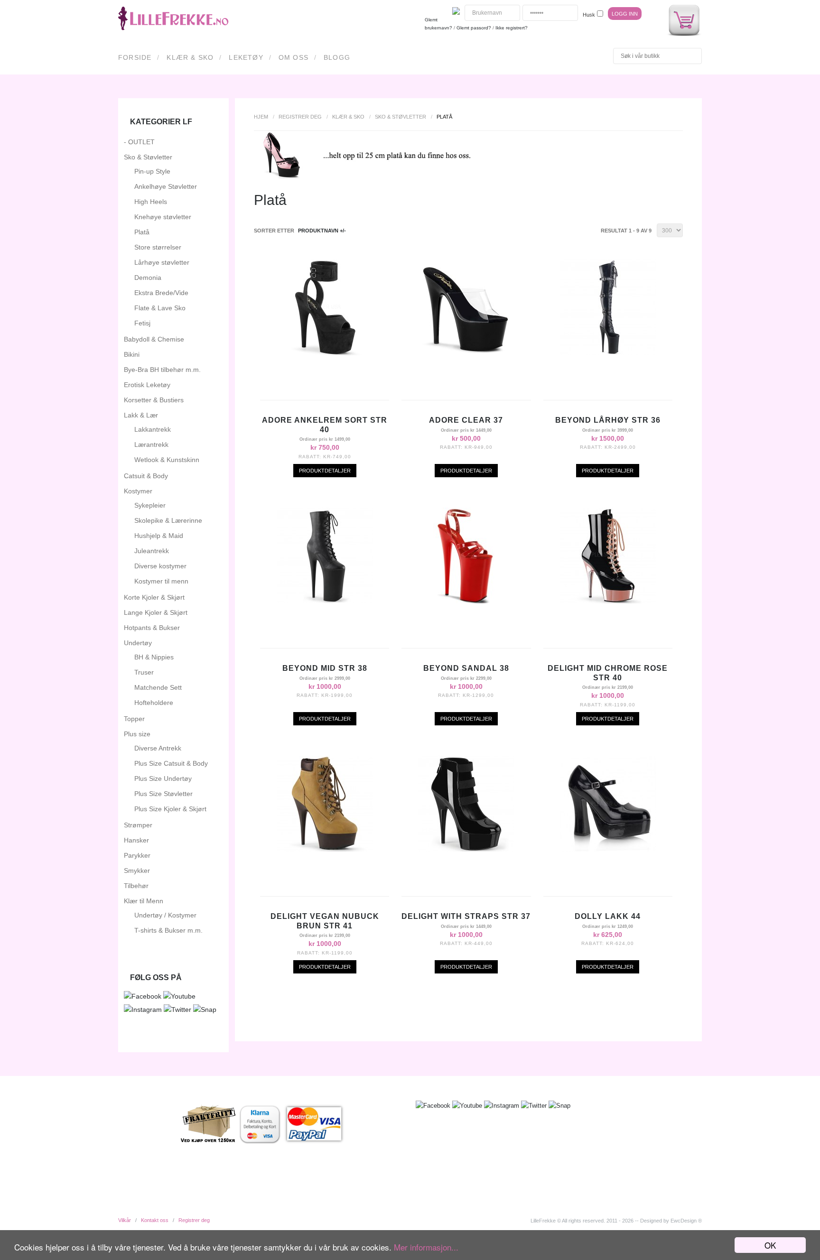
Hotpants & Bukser (152, 627)
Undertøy (138, 643)
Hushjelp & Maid (158, 535)
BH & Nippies (154, 657)
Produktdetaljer (325, 470)
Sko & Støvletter (400, 117)
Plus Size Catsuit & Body (171, 763)
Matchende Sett (158, 687)
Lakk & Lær (141, 415)
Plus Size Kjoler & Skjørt (170, 809)
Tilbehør (136, 885)
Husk (589, 15)
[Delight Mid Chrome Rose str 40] (608, 601)
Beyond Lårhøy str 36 (608, 420)
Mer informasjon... (426, 1247)
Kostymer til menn (161, 581)
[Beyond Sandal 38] (466, 601)
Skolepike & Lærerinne (168, 520)
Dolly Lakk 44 (608, 916)
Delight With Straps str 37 (466, 916)
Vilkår (124, 1220)
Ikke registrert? (511, 27)
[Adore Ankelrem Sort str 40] (325, 353)
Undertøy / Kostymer (165, 915)
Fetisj (142, 323)
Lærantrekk (151, 444)
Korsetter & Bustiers (154, 400)
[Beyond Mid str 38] (325, 601)
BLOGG (337, 57)
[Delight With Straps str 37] (466, 849)
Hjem (261, 117)
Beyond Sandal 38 (466, 668)
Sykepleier (150, 505)
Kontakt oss (154, 1220)
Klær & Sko (190, 57)
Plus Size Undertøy (163, 778)
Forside (134, 57)
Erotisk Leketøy (147, 385)
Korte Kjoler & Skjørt (154, 597)
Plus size (137, 734)
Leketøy (246, 57)
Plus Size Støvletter (163, 793)
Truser (144, 672)
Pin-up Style (152, 171)
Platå (141, 232)
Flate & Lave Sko (160, 308)
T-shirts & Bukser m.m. (168, 930)
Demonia (147, 277)
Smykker (137, 870)
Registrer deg (300, 117)
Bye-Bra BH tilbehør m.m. (162, 369)
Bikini (132, 354)
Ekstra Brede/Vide (161, 292)
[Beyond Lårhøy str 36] (608, 353)
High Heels (150, 201)
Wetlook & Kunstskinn (166, 459)
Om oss (293, 57)
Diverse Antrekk (157, 748)
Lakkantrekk (152, 429)
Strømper (138, 825)
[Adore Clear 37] (466, 353)
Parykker (137, 855)
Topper (134, 719)
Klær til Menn (143, 901)
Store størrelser (157, 247)
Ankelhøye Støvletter (165, 186)
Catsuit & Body (146, 476)
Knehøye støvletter (162, 217)
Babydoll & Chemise (154, 339)
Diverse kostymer (160, 566)
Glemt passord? (474, 27)
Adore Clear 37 (466, 420)
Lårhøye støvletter (161, 262)
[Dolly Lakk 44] (608, 849)
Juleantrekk (151, 551)
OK (770, 1245)
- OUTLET (139, 142)
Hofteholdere (153, 702)
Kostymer (138, 491)
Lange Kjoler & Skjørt (155, 612)
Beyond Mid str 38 (324, 668)
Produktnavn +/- (322, 230)
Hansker (136, 840)
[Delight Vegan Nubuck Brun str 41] (325, 849)
